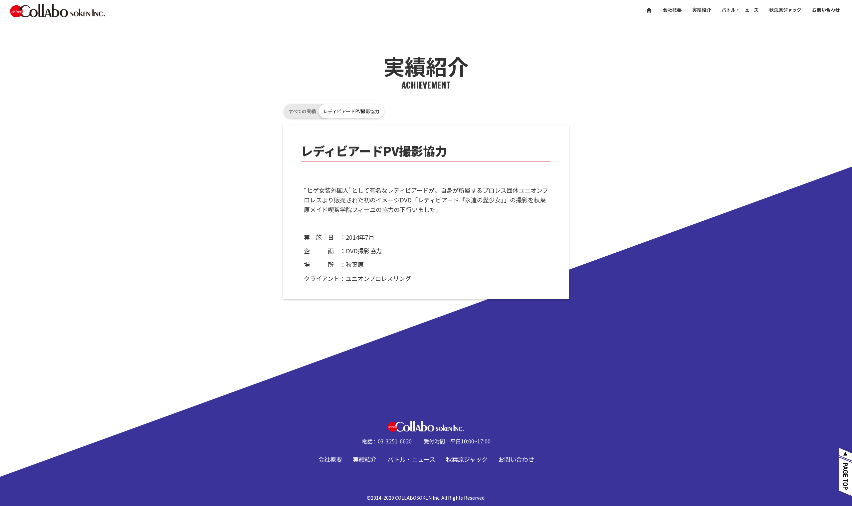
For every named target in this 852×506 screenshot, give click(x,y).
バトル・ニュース (411, 459)
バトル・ (740, 10)
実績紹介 (365, 459)
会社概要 (330, 459)
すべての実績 (302, 111)
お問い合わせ (516, 459)
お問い (826, 10)
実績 (701, 10)
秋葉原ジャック (467, 459)
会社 (672, 10)
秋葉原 (785, 10)
